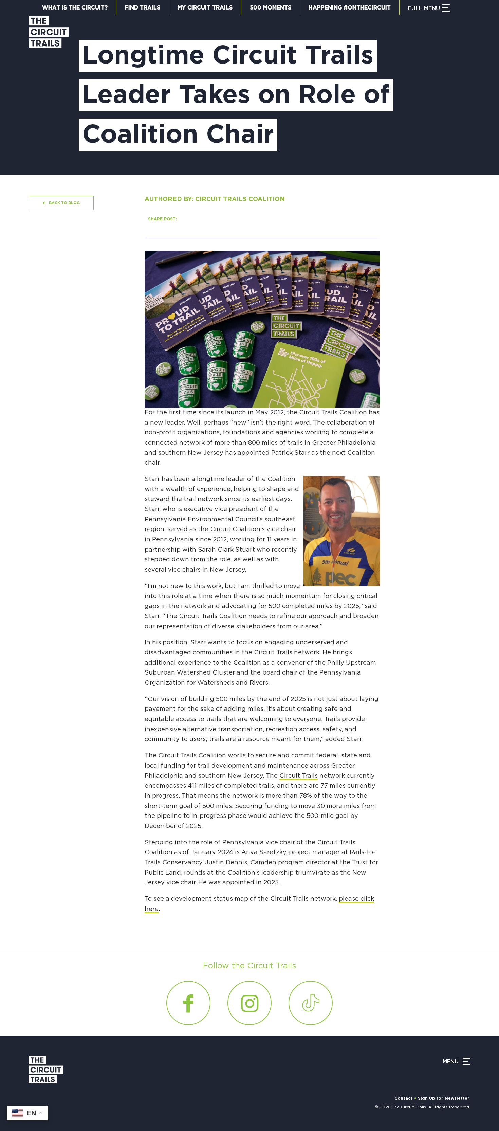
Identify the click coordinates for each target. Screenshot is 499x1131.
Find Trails (142, 8)
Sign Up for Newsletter (443, 1098)
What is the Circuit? (75, 8)
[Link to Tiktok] (311, 1003)
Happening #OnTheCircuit (350, 8)
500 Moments (270, 8)
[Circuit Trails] (49, 89)
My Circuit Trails (205, 8)
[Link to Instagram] (249, 1003)
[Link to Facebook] (188, 1003)
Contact (403, 1098)
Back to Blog (64, 203)
